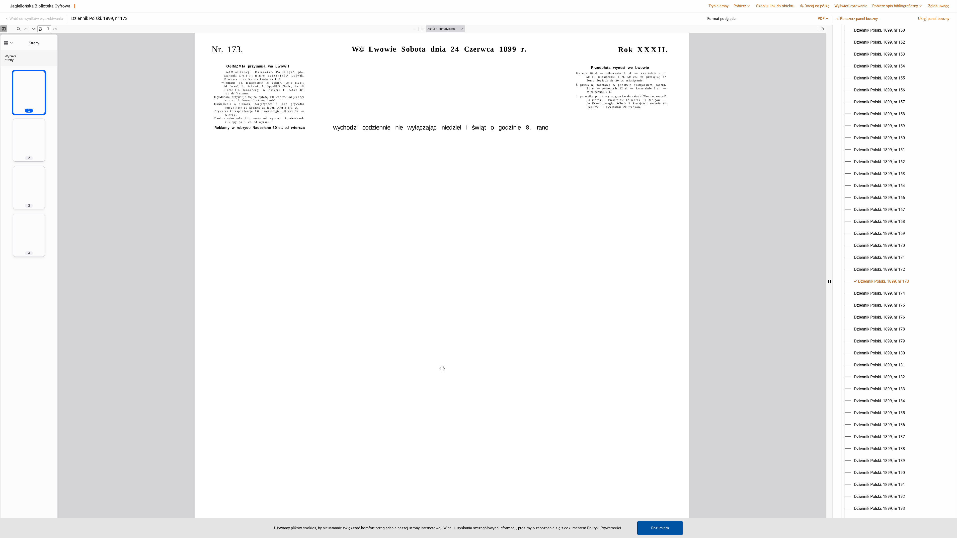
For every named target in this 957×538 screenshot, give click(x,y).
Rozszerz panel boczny (859, 18)
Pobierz (739, 6)
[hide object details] (829, 281)
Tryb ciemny (718, 6)
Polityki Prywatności (604, 528)
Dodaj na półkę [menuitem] (816, 6)
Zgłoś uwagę (938, 6)
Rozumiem (660, 528)
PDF (821, 18)
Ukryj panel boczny (933, 18)
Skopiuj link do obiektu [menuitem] (775, 6)
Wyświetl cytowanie (850, 6)
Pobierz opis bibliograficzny (895, 6)
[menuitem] (879, 30)
